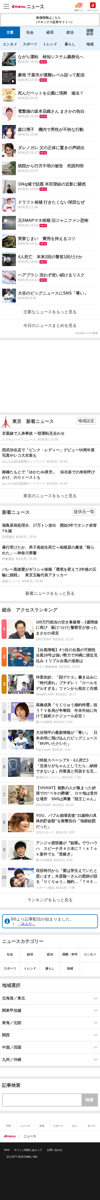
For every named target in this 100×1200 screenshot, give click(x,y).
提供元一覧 (84, 511)
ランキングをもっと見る (50, 900)
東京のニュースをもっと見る (50, 496)
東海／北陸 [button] (11, 1023)
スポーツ (30, 44)
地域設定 (86, 421)
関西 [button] (6, 1035)
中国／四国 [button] (11, 1047)
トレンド (50, 44)
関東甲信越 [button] (11, 1010)
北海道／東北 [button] (13, 998)
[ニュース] (28, 7)
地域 (90, 44)
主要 (10, 32)
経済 (50, 32)
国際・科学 (70, 954)
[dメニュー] (10, 1136)
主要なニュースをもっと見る (50, 312)
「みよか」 (27, 924)
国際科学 (90, 32)
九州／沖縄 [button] (11, 1060)
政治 (70, 32)
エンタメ (10, 44)
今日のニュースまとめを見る (50, 325)
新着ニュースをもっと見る (50, 593)
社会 (30, 32)
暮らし (70, 44)
